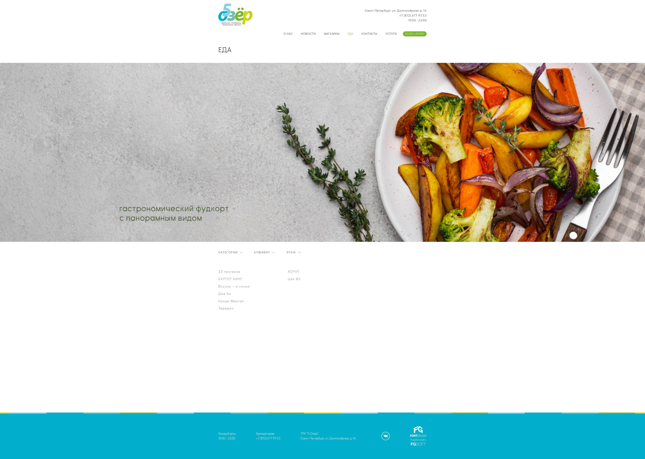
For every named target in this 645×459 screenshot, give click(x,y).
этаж (291, 252)
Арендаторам (265, 433)
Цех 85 (294, 279)
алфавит (262, 252)
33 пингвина (229, 271)
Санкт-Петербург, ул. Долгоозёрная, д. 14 (396, 10)
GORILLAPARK (415, 33)
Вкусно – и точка (234, 286)
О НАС (288, 33)
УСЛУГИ (391, 33)
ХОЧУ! (293, 271)
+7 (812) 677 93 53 (413, 15)
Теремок (226, 308)
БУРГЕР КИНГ (230, 279)
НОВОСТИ (308, 33)
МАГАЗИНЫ (331, 33)
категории (228, 252)
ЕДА (350, 33)
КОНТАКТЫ (369, 33)
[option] (253, 290)
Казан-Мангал (231, 301)
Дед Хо (224, 293)
